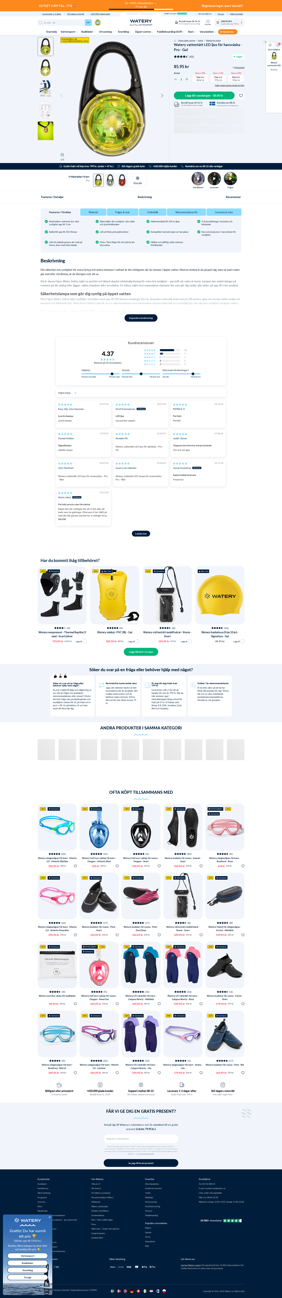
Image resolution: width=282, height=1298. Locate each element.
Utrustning (105, 31)
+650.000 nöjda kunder (100, 14)
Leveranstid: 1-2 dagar (51, 14)
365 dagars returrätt (75, 14)
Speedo (148, 1232)
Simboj (200, 40)
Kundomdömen (97, 1215)
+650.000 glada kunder (100, 1090)
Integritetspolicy (98, 1233)
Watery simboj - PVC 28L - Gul (114, 632)
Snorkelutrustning (152, 1206)
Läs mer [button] (62, 518)
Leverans (41, 1201)
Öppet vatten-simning (186, 40)
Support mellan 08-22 (141, 1090)
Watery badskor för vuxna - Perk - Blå (225, 1064)
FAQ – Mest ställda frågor (102, 1219)
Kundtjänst (42, 1183)
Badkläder (87, 31)
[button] (61, 95)
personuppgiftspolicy (146, 1154)
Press (93, 1224)
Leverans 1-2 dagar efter (181, 1090)
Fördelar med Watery (100, 1210)
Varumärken (207, 31)
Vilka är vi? (95, 1183)
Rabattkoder (43, 1210)
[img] (65, 404)
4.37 (108, 353)
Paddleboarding (151, 1215)
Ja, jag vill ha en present (141, 1163)
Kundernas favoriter (153, 1188)
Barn (191, 31)
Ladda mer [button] (141, 533)
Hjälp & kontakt (236, 14)
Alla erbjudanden (152, 1183)
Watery (148, 1227)
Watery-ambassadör (99, 1206)
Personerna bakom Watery (102, 1197)
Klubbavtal (95, 1201)
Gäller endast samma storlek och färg (229, 85)
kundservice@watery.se (215, 1188)
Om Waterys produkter (101, 1192)
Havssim (148, 1210)
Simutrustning (151, 1201)
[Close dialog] (49, 1217)
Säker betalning (44, 1192)
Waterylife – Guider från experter (105, 1228)
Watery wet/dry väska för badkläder (57, 995)
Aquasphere (150, 1241)
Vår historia (96, 1188)
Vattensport (68, 31)
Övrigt (27, 1277)
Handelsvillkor (97, 1237)
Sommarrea (227, 31)
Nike (147, 1245)
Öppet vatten (143, 31)
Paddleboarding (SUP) (170, 31)
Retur (40, 1206)
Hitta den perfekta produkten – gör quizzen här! (57, 1219)
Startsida (51, 31)
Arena (147, 1236)
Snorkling (123, 31)
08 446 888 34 (205, 14)
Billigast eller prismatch (59, 1090)
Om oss (221, 14)
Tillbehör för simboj (213, 40)
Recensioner (233, 197)
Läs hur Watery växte (191, 1265)
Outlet (148, 1192)
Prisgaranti (42, 1197)
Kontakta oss (43, 1188)
